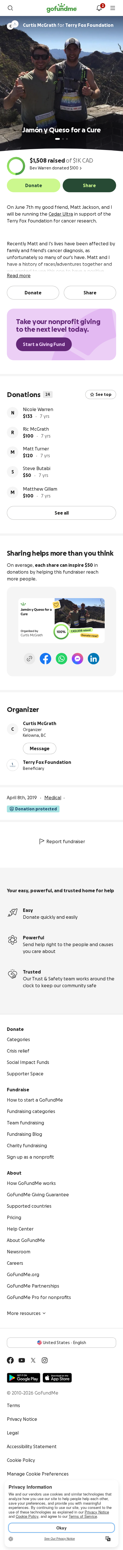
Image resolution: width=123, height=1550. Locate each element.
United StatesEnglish (64, 1342)
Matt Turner (36, 448)
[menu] (112, 8)
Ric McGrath (36, 429)
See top (104, 394)
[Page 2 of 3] (63, 139)
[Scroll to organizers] (14, 24)
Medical (52, 797)
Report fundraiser (65, 841)
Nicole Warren (38, 409)
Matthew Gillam (40, 488)
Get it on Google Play (23, 1378)
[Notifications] (99, 8)
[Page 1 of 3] (57, 139)
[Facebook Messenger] (77, 658)
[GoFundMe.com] (62, 8)
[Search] (10, 8)
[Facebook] (45, 658)
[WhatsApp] (61, 658)
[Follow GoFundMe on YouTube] (21, 1360)
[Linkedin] (93, 658)
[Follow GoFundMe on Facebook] (10, 1360)
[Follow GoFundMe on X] (33, 1360)
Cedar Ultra (61, 213)
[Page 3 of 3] (67, 139)
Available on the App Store (57, 1378)
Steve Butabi (36, 468)
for (68, 25)
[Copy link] (29, 658)
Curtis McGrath (39, 723)
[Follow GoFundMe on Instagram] (44, 1360)
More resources (24, 1313)
